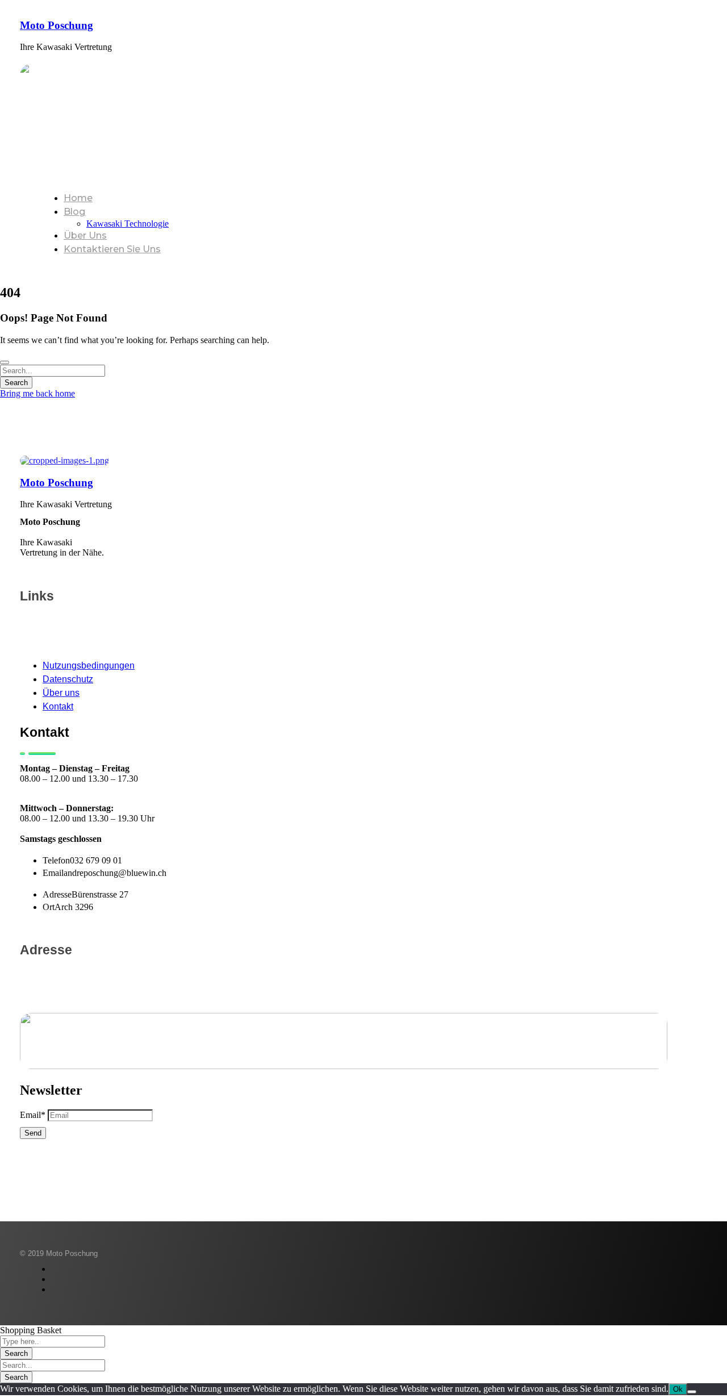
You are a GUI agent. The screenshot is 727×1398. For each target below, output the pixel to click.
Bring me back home (37, 393)
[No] (691, 1391)
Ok (678, 1389)
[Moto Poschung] (64, 460)
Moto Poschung (56, 25)
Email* (32, 1115)
